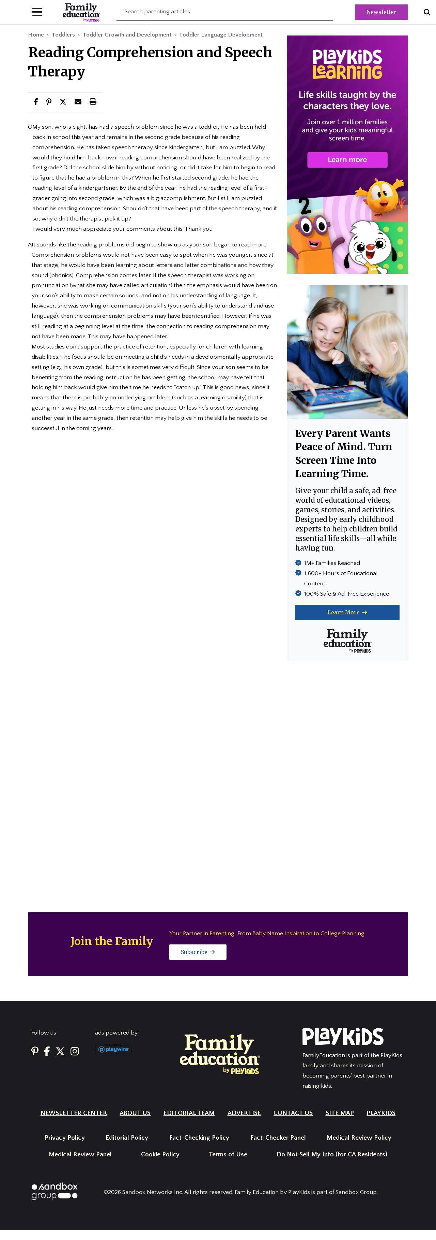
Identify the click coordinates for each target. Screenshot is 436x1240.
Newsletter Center (74, 1113)
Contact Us (293, 1113)
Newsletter (381, 12)
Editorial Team (189, 1113)
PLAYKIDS (381, 1113)
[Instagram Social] (75, 1051)
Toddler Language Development (221, 34)
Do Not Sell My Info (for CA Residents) (332, 1154)
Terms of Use (228, 1154)
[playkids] (347, 154)
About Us (135, 1113)
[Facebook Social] (47, 1051)
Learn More (344, 612)
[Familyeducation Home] (220, 1053)
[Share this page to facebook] (36, 102)
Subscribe (195, 952)
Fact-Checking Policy (199, 1137)
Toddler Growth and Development (127, 34)
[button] (63, 102)
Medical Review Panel (80, 1154)
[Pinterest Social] (34, 1051)
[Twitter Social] (60, 1051)
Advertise (244, 1113)
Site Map (340, 1113)
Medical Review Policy (359, 1137)
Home (36, 34)
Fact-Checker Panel (278, 1137)
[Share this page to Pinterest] (48, 102)
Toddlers (63, 34)
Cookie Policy (160, 1154)
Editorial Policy (127, 1137)
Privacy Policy (65, 1137)
